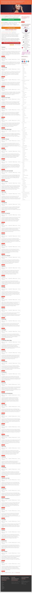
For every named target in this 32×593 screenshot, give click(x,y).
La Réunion (24, 182)
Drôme (24, 70)
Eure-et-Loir (24, 99)
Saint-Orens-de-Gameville (7, 170)
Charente (24, 148)
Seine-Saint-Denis (25, 134)
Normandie (23, 139)
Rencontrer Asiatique (4, 59)
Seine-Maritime (25, 145)
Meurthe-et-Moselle (25, 117)
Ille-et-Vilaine (24, 94)
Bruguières (3, 488)
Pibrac (2, 298)
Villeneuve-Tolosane (5, 255)
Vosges (24, 121)
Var (23, 198)
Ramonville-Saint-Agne (6, 129)
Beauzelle (3, 382)
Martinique (24, 183)
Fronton (3, 425)
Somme (24, 128)
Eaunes (3, 414)
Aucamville (3, 319)
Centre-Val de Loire (24, 97)
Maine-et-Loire (25, 187)
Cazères (3, 530)
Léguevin (3, 266)
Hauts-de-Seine (25, 132)
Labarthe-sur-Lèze (5, 478)
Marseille (2, 582)
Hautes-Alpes (24, 197)
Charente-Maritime (25, 149)
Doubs (23, 82)
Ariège (23, 163)
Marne (23, 116)
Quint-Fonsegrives (5, 498)
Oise (23, 126)
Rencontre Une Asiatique (4, 32)
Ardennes (24, 110)
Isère (23, 74)
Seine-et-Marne (25, 133)
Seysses (3, 308)
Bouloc (2, 562)
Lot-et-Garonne (25, 158)
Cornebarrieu (4, 361)
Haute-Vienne (24, 156)
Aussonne (3, 351)
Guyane (24, 181)
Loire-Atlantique (25, 186)
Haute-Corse (24, 108)
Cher (23, 98)
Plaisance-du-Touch (5, 97)
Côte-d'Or (24, 81)
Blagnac (3, 87)
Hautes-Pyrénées (25, 170)
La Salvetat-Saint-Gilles (6, 340)
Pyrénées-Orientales (25, 175)
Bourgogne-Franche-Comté (25, 80)
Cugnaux (3, 108)
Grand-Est (23, 109)
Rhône (23, 77)
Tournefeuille (4, 67)
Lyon (2, 583)
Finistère (24, 93)
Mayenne (24, 188)
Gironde (24, 155)
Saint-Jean (3, 192)
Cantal (23, 69)
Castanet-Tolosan (5, 139)
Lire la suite (3, 56)
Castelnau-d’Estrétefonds (6, 393)
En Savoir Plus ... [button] (13, 3)
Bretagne (23, 91)
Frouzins (3, 276)
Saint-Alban (3, 404)
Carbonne (3, 457)
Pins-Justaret (4, 551)
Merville (3, 509)
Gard (23, 167)
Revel (2, 223)
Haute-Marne (24, 115)
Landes (24, 157)
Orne (23, 144)
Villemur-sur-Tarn (5, 435)
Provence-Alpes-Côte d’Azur (25, 192)
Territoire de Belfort (25, 88)
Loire (23, 75)
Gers (23, 168)
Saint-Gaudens (4, 181)
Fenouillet (3, 519)
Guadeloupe (24, 180)
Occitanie (10, 32)
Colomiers (3, 57)
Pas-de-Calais (24, 127)
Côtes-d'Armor (25, 92)
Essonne (24, 131)
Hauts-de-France (24, 122)
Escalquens (3, 372)
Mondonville (4, 540)
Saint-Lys (3, 245)
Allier (23, 67)
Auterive (3, 234)
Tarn (23, 176)
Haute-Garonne (15, 59)
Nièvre (23, 86)
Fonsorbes (3, 149)
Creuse (24, 151)
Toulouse (3, 47)
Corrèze (24, 150)
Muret (2, 78)
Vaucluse (24, 199)
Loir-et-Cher (24, 103)
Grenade (3, 287)
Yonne (23, 89)
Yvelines (24, 138)
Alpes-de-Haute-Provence (26, 193)
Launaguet (3, 329)
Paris (2, 581)
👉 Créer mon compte (11, 27)
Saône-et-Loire (25, 87)
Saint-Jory (3, 446)
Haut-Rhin (24, 114)
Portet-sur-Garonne (5, 213)
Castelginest (4, 202)
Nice (2, 585)
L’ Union (3, 160)
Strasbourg (2, 587)
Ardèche (24, 68)
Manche (24, 143)
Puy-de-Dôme (24, 76)
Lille (1, 589)
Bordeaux (2, 588)
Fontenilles (3, 467)
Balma (2, 118)
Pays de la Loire (24, 185)
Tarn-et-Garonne (25, 177)
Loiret (23, 104)
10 (12, 572)
